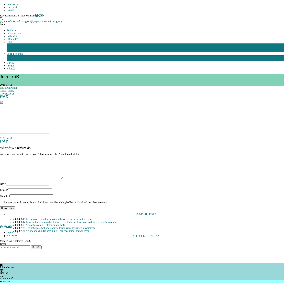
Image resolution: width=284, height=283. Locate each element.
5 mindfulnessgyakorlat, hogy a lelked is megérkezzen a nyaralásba (60, 228)
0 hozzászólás (7, 93)
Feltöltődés (12, 39)
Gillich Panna (7, 90)
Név (3, 183)
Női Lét (11, 68)
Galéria (10, 62)
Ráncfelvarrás (20, 44)
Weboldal (5, 196)
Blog (9, 41)
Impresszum (13, 4)
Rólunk (10, 10)
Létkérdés (12, 36)
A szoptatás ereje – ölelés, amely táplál (46, 225)
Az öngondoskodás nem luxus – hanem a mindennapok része (57, 230)
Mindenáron (19, 47)
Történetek (12, 30)
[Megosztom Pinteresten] (6, 96)
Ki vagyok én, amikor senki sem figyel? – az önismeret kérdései (59, 219)
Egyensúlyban (14, 33)
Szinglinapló (19, 50)
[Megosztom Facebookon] (1, 96)
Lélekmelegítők (15, 53)
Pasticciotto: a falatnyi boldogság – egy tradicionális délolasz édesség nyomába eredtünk (71, 222)
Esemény (18, 56)
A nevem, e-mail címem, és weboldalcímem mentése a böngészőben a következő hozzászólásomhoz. (56, 202)
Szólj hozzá (6, 138)
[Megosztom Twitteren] (3, 96)
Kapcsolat (12, 7)
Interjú (16, 59)
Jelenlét (10, 65)
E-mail (4, 190)
